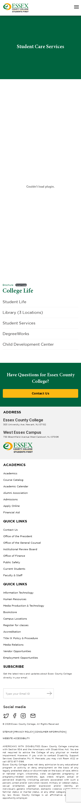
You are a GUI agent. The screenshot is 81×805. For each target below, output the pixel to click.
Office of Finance (14, 555)
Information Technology (18, 592)
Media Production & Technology (23, 605)
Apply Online (11, 505)
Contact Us (40, 393)
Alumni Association (15, 492)
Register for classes (16, 625)
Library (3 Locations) (23, 312)
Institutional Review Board (20, 549)
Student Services (19, 323)
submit (49, 693)
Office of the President (17, 536)
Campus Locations (15, 618)
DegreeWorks (16, 334)
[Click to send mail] (33, 716)
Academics (10, 473)
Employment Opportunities (20, 657)
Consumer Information (50, 732)
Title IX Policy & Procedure (20, 638)
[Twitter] (6, 716)
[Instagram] (23, 716)
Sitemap (8, 732)
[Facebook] (14, 716)
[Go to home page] (18, 443)
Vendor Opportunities (17, 651)
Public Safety (11, 562)
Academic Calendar (15, 486)
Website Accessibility (16, 738)
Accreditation (12, 631)
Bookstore (10, 612)
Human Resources (14, 599)
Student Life (14, 302)
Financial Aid (11, 512)
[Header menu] (74, 7)
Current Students (14, 568)
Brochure (8, 285)
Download (21, 285)
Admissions (10, 499)
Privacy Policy (23, 732)
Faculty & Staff (12, 575)
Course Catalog (13, 479)
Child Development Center (28, 344)
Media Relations (13, 644)
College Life (18, 290)
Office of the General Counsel (22, 542)
